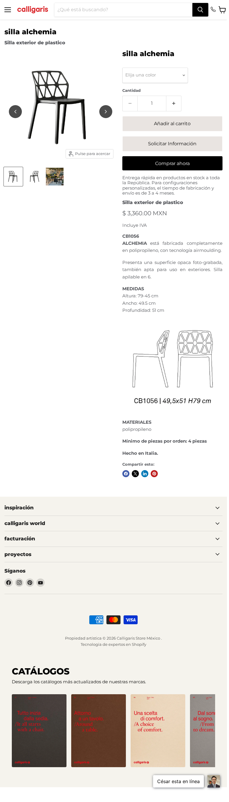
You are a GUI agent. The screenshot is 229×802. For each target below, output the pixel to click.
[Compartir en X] (135, 473)
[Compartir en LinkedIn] (144, 473)
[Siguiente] (105, 111)
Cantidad (131, 90)
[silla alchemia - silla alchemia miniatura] (13, 176)
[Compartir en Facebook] (125, 473)
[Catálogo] (39, 730)
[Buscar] (200, 10)
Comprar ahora (172, 163)
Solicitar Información (172, 143)
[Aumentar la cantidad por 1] (173, 103)
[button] (106, 772)
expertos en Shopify (127, 644)
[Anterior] (15, 111)
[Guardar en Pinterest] (154, 473)
